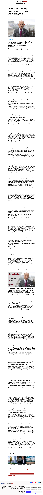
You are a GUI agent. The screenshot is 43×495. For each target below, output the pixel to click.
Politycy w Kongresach (11, 475)
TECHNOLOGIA (22, 488)
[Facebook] (31, 482)
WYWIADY (2, 487)
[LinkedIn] (34, 482)
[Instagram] (32, 482)
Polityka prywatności (33, 493)
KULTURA (5, 487)
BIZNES (9, 487)
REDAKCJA (2, 486)
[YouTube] (35, 482)
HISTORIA (12, 488)
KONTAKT (36, 493)
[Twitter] (39, 482)
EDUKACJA (12, 487)
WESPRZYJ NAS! (24, 486)
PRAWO (9, 488)
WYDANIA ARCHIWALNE (18, 486)
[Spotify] (37, 482)
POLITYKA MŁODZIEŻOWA (19, 487)
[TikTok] (40, 482)
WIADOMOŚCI (16, 488)
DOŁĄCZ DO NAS (7, 486)
